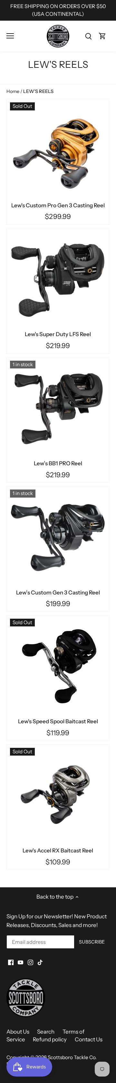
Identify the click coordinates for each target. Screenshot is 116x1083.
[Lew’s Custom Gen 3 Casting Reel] (58, 537)
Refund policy (50, 1039)
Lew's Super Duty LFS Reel (58, 334)
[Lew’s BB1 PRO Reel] (58, 409)
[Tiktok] (40, 962)
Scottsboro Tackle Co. (72, 1057)
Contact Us (88, 1039)
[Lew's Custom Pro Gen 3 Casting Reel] (58, 150)
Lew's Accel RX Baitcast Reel (58, 850)
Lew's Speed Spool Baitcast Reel (58, 721)
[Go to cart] (102, 36)
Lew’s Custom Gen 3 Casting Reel (58, 592)
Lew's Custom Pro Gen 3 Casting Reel (58, 205)
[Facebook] (11, 962)
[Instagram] (30, 962)
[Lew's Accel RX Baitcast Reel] (58, 796)
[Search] (88, 36)
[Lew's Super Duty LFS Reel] (58, 279)
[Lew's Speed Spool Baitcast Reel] (58, 667)
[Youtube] (20, 962)
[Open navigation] (10, 35)
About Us (17, 1031)
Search (45, 1031)
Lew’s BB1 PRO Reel (58, 463)
